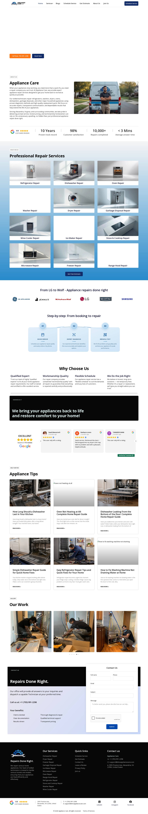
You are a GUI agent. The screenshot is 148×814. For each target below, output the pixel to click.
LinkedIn (99, 805)
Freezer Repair (48, 762)
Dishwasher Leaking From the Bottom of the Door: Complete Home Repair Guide (116, 514)
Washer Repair (48, 786)
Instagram (114, 805)
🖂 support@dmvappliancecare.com (120, 762)
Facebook (130, 805)
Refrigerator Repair (50, 780)
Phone (115, 675)
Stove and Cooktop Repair (53, 783)
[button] (135, 441)
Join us (77, 771)
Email (92, 683)
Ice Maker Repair (49, 768)
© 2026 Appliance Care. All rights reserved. (67, 811)
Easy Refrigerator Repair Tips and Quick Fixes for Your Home (74, 571)
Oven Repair (47, 774)
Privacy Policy (80, 768)
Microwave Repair (49, 771)
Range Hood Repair (50, 777)
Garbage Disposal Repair (52, 765)
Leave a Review (80, 765)
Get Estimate (85, 3)
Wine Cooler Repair (50, 789)
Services (49, 3)
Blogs (58, 3)
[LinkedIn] (99, 802)
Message (93, 701)
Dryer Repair (47, 759)
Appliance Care (113, 756)
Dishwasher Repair (50, 756)
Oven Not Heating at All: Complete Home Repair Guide (72, 513)
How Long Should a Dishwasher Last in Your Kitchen (29, 513)
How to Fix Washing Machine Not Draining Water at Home (117, 571)
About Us (96, 3)
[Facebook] (130, 802)
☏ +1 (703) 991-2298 (115, 759)
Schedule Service (70, 3)
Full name (94, 675)
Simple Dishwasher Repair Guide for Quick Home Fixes (29, 571)
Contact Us (79, 762)
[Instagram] (115, 802)
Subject (93, 692)
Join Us (106, 3)
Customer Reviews (22, 133)
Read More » (17, 528)
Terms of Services (89, 811)
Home (40, 3)
